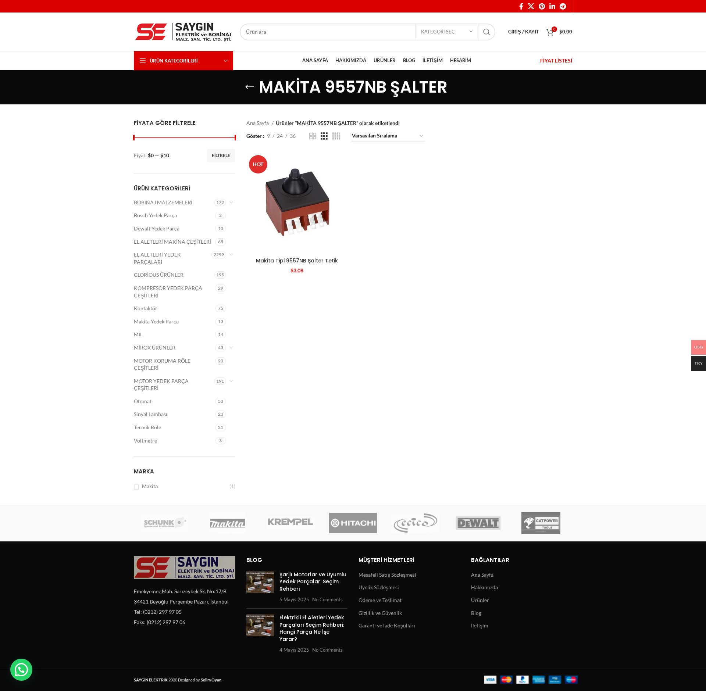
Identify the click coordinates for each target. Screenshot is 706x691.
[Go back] (249, 87)
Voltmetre (145, 440)
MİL (138, 334)
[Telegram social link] (562, 6)
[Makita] (227, 523)
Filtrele (221, 155)
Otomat (142, 401)
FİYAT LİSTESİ (556, 60)
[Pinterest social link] (541, 6)
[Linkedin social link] (552, 6)
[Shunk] (165, 523)
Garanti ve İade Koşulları (387, 625)
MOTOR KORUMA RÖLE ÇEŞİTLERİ (162, 364)
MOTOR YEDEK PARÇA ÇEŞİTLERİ (161, 384)
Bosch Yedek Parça (155, 215)
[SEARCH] (486, 32)
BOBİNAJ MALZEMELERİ (163, 202)
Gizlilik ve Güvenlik (380, 613)
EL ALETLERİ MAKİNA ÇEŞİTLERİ (172, 242)
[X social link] (530, 6)
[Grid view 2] (312, 136)
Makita (150, 486)
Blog (476, 613)
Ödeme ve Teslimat (380, 600)
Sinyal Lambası (150, 414)
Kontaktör (145, 308)
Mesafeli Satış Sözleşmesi (387, 575)
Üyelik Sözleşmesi (379, 587)
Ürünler (480, 600)
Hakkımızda (484, 587)
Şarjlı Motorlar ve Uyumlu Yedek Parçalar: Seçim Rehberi (312, 581)
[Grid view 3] (324, 136)
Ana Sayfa (258, 123)
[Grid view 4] (336, 136)
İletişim (479, 625)
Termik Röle (147, 427)
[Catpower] (541, 523)
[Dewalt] (478, 523)
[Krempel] (290, 523)
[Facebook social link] (521, 6)
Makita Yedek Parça (156, 321)
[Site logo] (183, 31)
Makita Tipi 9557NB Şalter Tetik (297, 260)
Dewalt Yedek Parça (156, 228)
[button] (21, 670)
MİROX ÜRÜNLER (154, 347)
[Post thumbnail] (260, 587)
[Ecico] (415, 523)
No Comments (327, 599)
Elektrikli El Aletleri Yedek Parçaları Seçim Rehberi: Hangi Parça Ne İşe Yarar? (311, 628)
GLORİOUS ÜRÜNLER (158, 275)
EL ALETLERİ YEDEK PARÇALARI (157, 258)
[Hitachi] (353, 523)
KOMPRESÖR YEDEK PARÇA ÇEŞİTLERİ (168, 291)
